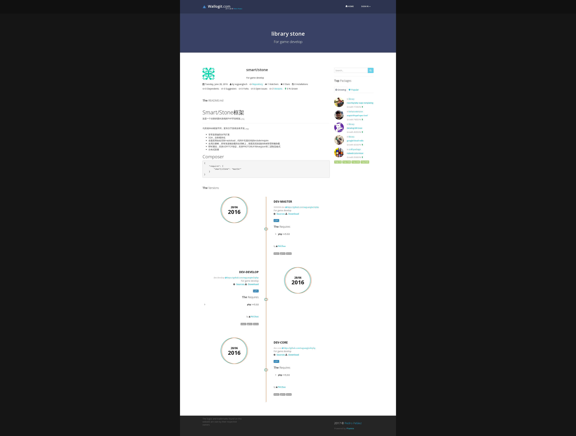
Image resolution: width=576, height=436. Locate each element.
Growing (341, 89)
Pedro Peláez (237, 9)
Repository (257, 84)
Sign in (365, 6)
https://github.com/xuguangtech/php (303, 207)
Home (350, 6)
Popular (355, 89)
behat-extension (356, 111)
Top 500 (364, 162)
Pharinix (350, 428)
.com (219, 6)
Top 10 (338, 162)
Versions (278, 88)
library (351, 99)
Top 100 (346, 162)
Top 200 (355, 162)
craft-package (355, 149)
